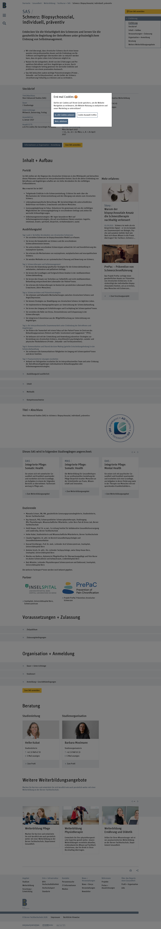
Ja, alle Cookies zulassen (64, 115)
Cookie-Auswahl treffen (87, 115)
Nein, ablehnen (61, 121)
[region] (81, 110)
